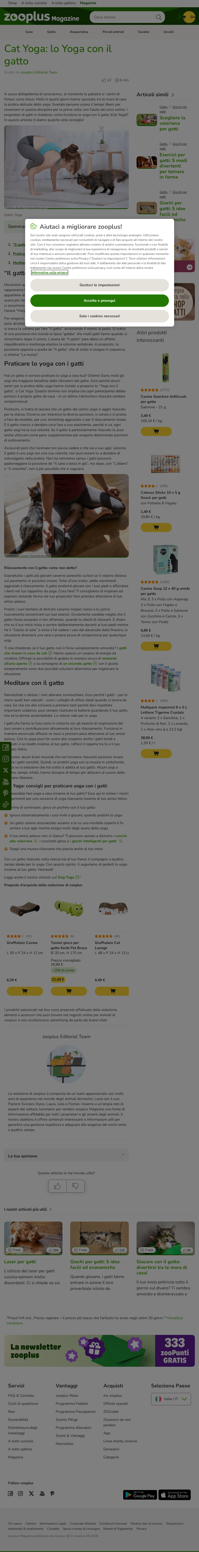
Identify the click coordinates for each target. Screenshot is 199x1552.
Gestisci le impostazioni (100, 285)
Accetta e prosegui (99, 300)
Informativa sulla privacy (50, 272)
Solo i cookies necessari (99, 316)
